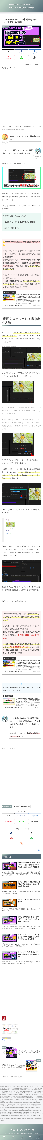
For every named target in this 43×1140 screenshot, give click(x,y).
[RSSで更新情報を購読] (21, 843)
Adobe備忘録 (7, 806)
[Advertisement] (21, 97)
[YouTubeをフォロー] (11, 838)
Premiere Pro (26, 806)
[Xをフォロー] (31, 833)
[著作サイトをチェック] (11, 833)
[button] (34, 57)
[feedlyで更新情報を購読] (31, 838)
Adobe (17, 806)
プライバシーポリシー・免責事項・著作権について (21, 1133)
